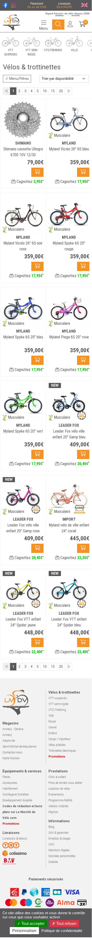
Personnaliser (24, 931)
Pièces (6, 777)
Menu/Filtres (19, 79)
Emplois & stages (59, 838)
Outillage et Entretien (15, 794)
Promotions (56, 756)
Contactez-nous (12, 752)
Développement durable (17, 800)
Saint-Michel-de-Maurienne (19, 746)
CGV (51, 844)
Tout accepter (32, 924)
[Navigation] (58, 24)
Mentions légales (59, 850)
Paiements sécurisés (46, 879)
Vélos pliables (57, 745)
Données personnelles (62, 856)
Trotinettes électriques (62, 750)
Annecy (7, 735)
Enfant (52, 733)
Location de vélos (59, 788)
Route (52, 721)
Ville (51, 715)
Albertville (8, 740)
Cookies (53, 862)
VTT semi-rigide (58, 704)
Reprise (53, 812)
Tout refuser (66, 924)
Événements (56, 794)
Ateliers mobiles (58, 806)
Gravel (52, 727)
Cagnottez (30, 181)
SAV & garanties (58, 832)
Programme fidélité (60, 800)
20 (61, 91)
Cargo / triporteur (59, 739)
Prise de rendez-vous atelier (65, 783)
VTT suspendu (57, 698)
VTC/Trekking (57, 710)
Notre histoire (10, 758)
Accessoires (9, 783)
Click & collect (57, 777)
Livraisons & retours (14, 838)
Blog (51, 827)
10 (45, 91)
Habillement (10, 788)
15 (53, 91)
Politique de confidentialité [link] (61, 931)
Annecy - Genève (12, 729)
